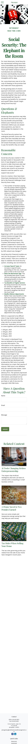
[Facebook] (12, 734)
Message (4, 415)
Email (3, 405)
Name (3, 396)
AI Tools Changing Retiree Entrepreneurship (14, 469)
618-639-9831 (15, 719)
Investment (14, 743)
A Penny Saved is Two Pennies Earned (12, 508)
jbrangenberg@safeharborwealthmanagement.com (14, 730)
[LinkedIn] (15, 734)
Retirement (14, 741)
